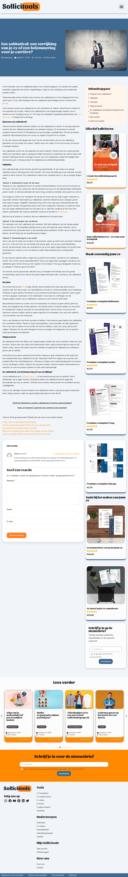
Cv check (40, 800)
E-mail (10, 521)
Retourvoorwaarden (37, 875)
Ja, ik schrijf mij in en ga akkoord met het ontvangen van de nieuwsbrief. (54, 769)
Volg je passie (96, 106)
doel (24, 286)
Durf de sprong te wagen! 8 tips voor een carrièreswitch (26, 425)
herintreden (63, 211)
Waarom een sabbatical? (101, 94)
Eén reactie (95, 117)
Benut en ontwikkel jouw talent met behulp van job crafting (28, 431)
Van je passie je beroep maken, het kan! (19, 428)
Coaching (40, 810)
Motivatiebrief (12, 727)
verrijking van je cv (29, 376)
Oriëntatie (41, 727)
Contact (40, 867)
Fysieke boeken (43, 807)
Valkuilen (94, 98)
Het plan (94, 102)
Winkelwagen (43, 852)
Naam (9, 509)
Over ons (40, 864)
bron (5, 103)
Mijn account (42, 848)
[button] (121, 6)
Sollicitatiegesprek (75, 727)
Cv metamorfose (44, 796)
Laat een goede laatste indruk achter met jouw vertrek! (26, 434)
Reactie (11, 481)
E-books (40, 803)
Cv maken (41, 826)
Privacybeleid (58, 875)
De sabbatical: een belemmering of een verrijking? (107, 111)
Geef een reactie (97, 121)
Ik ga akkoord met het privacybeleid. (101, 655)
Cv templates (42, 793)
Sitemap (72, 875)
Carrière (101, 727)
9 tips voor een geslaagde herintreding (19, 422)
